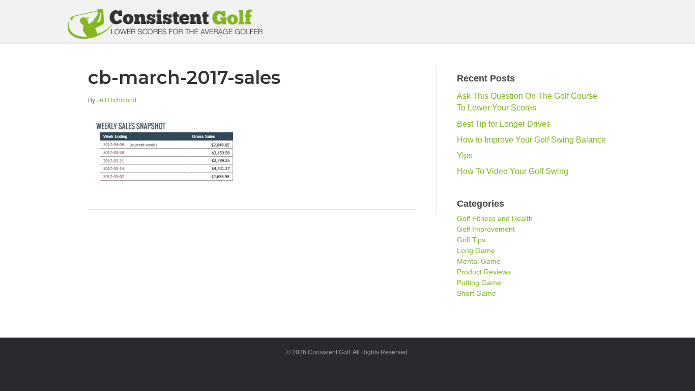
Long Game (476, 250)
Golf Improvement (486, 229)
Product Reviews (484, 272)
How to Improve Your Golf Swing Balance (531, 139)
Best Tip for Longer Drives (504, 124)
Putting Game (479, 282)
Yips (465, 155)
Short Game (476, 293)
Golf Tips (471, 240)
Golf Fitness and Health (495, 218)
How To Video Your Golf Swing (512, 171)
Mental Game (479, 261)
